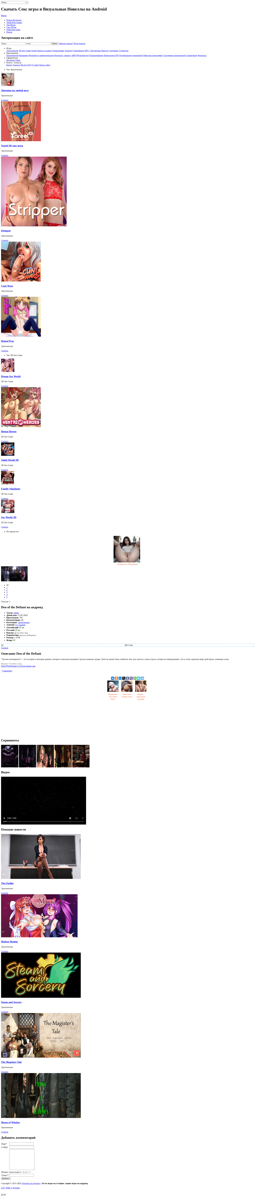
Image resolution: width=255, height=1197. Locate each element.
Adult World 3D (10, 460)
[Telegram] (142, 678)
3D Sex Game (25, 51)
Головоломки (58, 51)
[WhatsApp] (135, 678)
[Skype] (138, 678)
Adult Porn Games (14, 22)
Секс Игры (11, 27)
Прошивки (23, 55)
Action (34, 51)
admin (16, 613)
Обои (17, 60)
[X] (123, 678)
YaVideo (16, 1188)
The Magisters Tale (11, 1062)
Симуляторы (95, 51)
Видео (24, 65)
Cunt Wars (7, 286)
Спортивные (78, 51)
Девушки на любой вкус (15, 90)
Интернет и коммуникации (41, 55)
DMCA (9, 1188)
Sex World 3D (8, 517)
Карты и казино (44, 51)
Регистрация (79, 43)
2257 (3, 1188)
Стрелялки (113, 51)
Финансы (202, 55)
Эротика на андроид (31, 1183)
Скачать (4, 100)
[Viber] (131, 678)
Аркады (68, 51)
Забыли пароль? (66, 43)
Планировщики (96, 55)
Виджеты (10, 60)
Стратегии (123, 51)
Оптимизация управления (131, 55)
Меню (4, 15)
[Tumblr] (127, 678)
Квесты (104, 51)
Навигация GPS (111, 55)
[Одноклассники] (116, 678)
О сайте (35, 65)
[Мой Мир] (120, 678)
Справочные (191, 55)
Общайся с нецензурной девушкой (141, 696)
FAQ (29, 65)
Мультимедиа (82, 55)
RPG (87, 51)
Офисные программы (153, 55)
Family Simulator (10, 488)
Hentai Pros (7, 341)
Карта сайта (44, 65)
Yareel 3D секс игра (12, 145)
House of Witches (10, 1122)
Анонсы (16, 65)
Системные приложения (174, 55)
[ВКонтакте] (112, 678)
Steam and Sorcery (11, 1002)
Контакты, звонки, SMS (65, 55)
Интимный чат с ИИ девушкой (127, 564)
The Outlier (7, 883)
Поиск (9, 32)
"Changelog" (7, 671)
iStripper (6, 230)
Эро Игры (11, 25)
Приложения (12, 55)
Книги (9, 65)
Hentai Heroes (8, 431)
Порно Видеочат (14, 20)
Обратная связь (13, 30)
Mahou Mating (9, 941)
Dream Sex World (11, 376)
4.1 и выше (20, 625)
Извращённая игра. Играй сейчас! (112, 696)
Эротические (12, 51)
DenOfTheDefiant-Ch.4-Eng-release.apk (18, 666)
